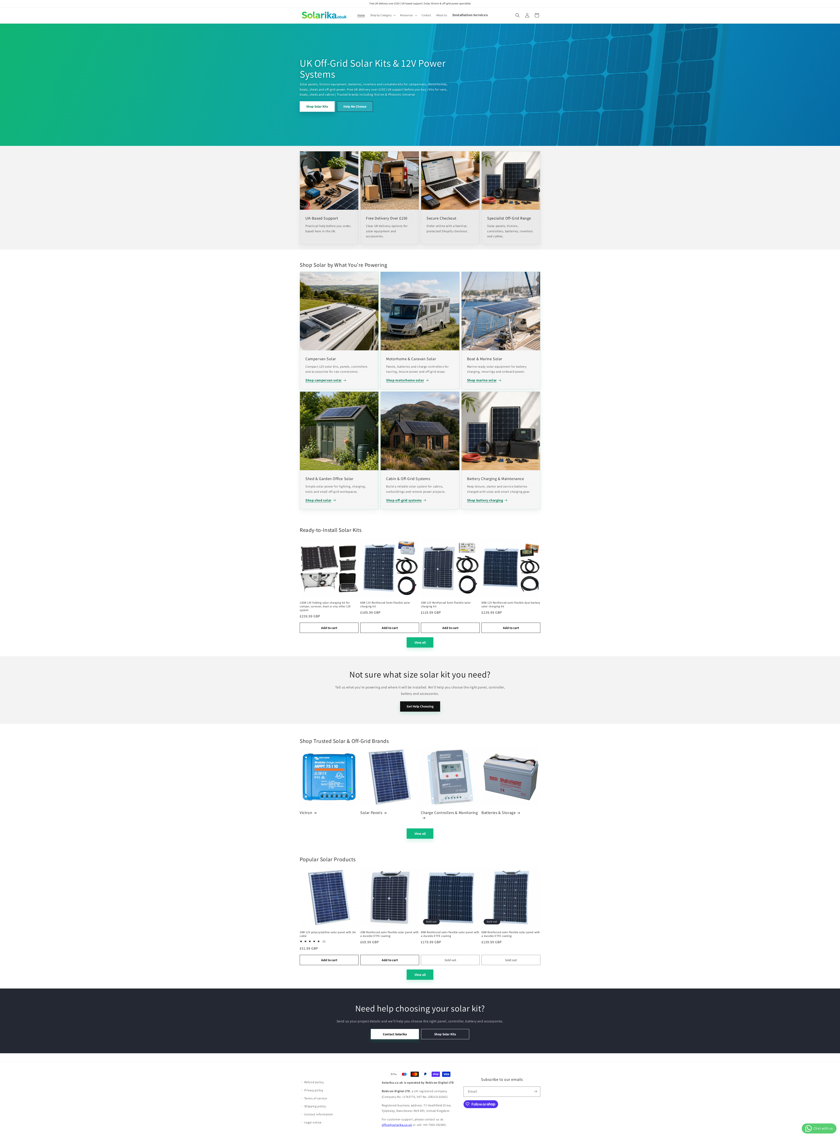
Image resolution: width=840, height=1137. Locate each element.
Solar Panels (371, 812)
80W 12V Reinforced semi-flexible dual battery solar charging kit (510, 604)
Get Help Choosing (420, 706)
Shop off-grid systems (404, 500)
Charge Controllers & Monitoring (449, 812)
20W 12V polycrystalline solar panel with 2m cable (328, 934)
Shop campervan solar (323, 380)
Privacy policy (313, 1090)
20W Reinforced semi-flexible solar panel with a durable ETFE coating (389, 934)
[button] (382, 15)
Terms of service (315, 1098)
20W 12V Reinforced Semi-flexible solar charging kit (446, 604)
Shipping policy (315, 1106)
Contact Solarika (395, 1034)
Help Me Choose (354, 106)
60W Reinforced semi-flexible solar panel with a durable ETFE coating (510, 934)
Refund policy (314, 1082)
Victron (306, 812)
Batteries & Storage (498, 812)
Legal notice (313, 1122)
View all (420, 642)
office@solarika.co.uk (397, 1125)
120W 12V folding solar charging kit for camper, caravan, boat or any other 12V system (325, 606)
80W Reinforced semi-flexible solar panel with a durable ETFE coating (450, 934)
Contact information (318, 1114)
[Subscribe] (535, 1091)
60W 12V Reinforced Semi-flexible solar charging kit (385, 604)
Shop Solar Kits (317, 106)
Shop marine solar (482, 380)
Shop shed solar (318, 500)
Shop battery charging (485, 500)
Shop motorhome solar (405, 380)
